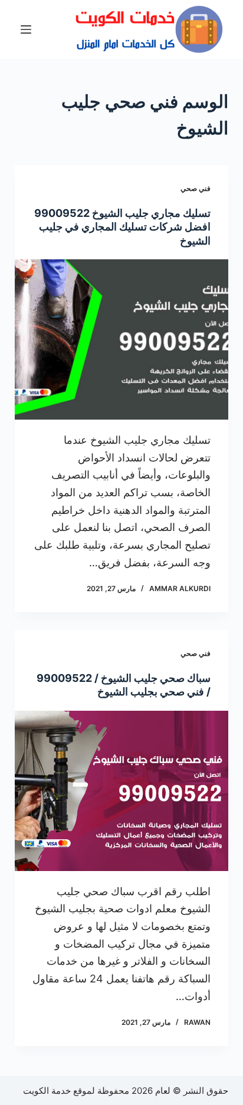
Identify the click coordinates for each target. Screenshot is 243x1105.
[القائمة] (26, 29)
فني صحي (195, 188)
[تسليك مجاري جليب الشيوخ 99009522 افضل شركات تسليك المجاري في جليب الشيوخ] (122, 339)
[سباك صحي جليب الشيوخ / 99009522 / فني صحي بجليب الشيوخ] (122, 791)
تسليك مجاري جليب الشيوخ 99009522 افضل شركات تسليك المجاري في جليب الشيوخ (122, 227)
